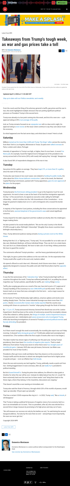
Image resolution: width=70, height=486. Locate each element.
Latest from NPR (7, 33)
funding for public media (53, 176)
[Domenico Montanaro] (6, 445)
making (47, 282)
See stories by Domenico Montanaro (26, 452)
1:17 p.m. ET (9, 310)
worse (57, 282)
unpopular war (36, 124)
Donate (62, 3)
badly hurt (48, 366)
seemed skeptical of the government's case (30, 211)
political (54, 319)
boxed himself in (15, 372)
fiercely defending (9, 322)
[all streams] (67, 9)
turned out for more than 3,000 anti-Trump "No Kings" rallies (30, 142)
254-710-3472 (44, 467)
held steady (37, 359)
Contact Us (29, 467)
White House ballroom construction (27, 178)
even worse (20, 127)
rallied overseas (56, 144)
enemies (60, 319)
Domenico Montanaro (14, 50)
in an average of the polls (29, 120)
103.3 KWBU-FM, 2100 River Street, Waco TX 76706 (31, 473)
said (52, 395)
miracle (61, 395)
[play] (5, 9)
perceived (47, 319)
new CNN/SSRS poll (37, 289)
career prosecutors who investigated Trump (47, 317)
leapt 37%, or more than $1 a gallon (51, 169)
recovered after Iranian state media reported (30, 303)
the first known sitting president (25, 192)
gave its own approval (56, 181)
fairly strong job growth (25, 333)
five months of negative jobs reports (37, 342)
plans (8, 183)
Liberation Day (32, 277)
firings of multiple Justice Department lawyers (49, 315)
